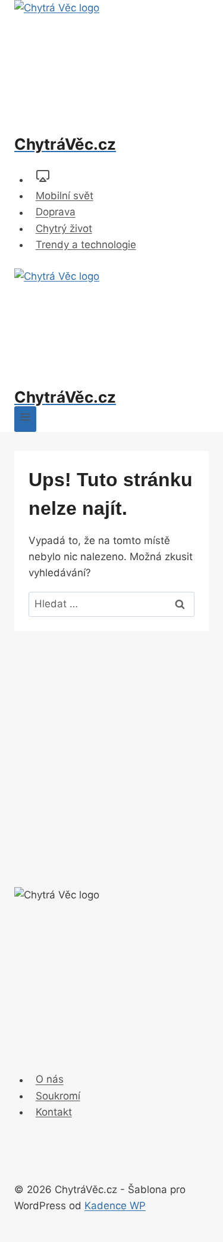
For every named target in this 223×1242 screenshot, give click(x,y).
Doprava (56, 212)
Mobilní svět (64, 196)
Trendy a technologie (86, 245)
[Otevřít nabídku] (25, 419)
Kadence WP (115, 1206)
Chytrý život (64, 228)
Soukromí (58, 1096)
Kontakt (54, 1112)
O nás (50, 1080)
